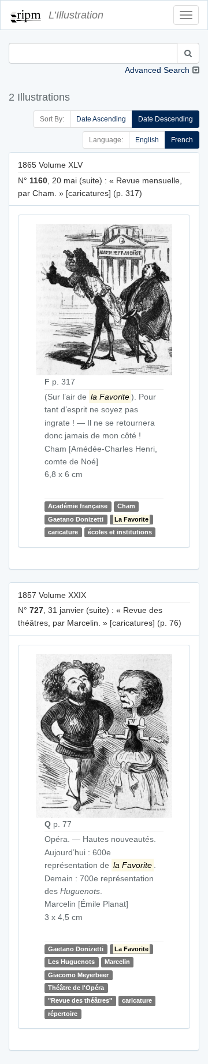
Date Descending (165, 119)
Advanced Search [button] (157, 70)
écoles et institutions (120, 532)
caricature (63, 532)
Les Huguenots (71, 961)
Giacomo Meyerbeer (78, 974)
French (182, 140)
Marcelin (117, 961)
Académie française (77, 506)
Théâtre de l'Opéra (76, 987)
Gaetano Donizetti (75, 519)
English (147, 140)
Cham (126, 506)
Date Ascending (101, 119)
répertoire (62, 1013)
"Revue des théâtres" (80, 1001)
